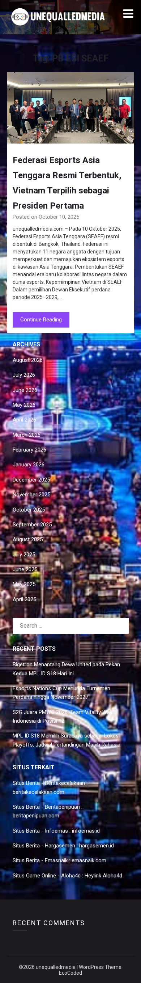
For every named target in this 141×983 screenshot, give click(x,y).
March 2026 (26, 435)
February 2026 (29, 449)
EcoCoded (70, 973)
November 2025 (31, 494)
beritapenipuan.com (36, 815)
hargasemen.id (96, 845)
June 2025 (25, 569)
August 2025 (28, 539)
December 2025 (31, 479)
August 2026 (28, 360)
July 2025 (24, 554)
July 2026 (24, 375)
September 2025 (32, 524)
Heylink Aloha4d (103, 875)
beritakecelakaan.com (38, 792)
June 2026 (25, 390)
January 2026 (28, 464)
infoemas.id (86, 831)
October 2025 (29, 510)
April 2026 (24, 419)
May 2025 (24, 584)
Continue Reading (41, 319)
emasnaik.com (89, 860)
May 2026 (24, 405)
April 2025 (24, 599)
